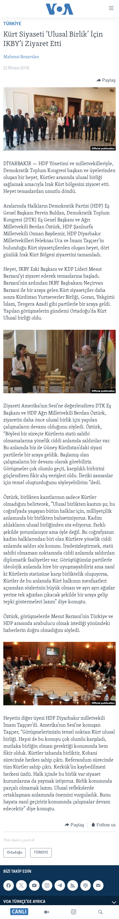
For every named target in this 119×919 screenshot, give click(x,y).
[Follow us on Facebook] (8, 885)
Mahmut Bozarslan (21, 57)
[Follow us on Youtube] (34, 885)
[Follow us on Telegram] (60, 885)
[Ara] (100, 912)
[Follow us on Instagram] (47, 885)
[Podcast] (85, 885)
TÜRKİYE (12, 24)
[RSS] (72, 885)
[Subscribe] (98, 885)
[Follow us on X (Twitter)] (21, 885)
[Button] (106, 80)
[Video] (46, 912)
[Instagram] (73, 912)
